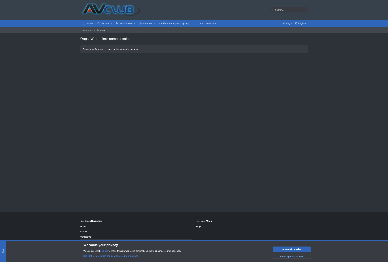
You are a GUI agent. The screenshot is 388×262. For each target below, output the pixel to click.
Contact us (85, 237)
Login (198, 226)
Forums (83, 231)
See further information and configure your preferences (110, 256)
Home (83, 226)
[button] (112, 23)
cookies (104, 251)
